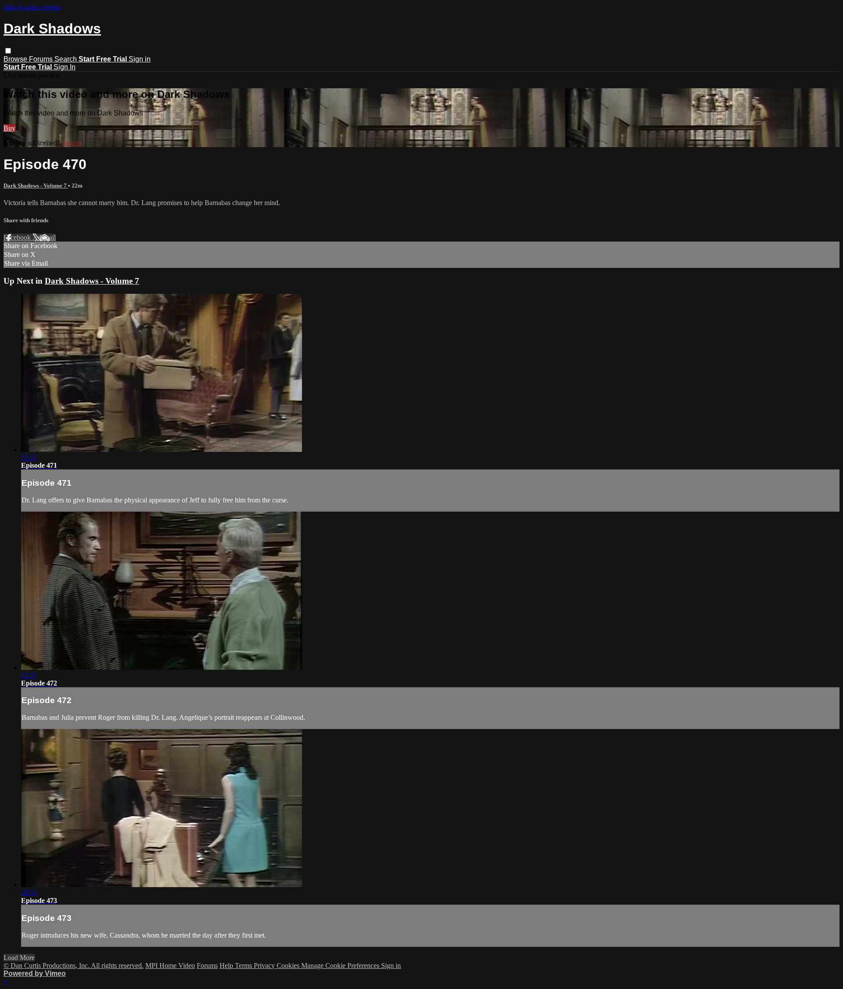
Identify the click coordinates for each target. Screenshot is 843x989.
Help (227, 965)
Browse (16, 59)
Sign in (140, 59)
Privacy (265, 965)
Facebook (18, 237)
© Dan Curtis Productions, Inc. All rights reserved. (74, 965)
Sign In (65, 67)
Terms (244, 965)
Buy (9, 128)
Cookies (289, 965)
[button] (8, 51)
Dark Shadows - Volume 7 (36, 185)
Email (48, 237)
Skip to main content (32, 7)
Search (66, 59)
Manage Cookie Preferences (341, 965)
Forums (41, 59)
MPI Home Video (170, 965)
